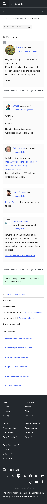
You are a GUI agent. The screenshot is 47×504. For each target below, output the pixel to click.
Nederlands (13, 470)
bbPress (8, 454)
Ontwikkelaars (9, 432)
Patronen (29, 415)
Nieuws (6, 406)
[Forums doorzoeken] (29, 27)
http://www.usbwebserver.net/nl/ (20, 255)
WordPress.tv (10, 437)
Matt (6, 449)
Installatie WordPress (20, 18)
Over (5, 402)
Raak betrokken (32, 423)
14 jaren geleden (19, 152)
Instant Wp (10, 202)
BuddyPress (9, 458)
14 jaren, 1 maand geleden (26, 51)
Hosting (6, 411)
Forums (5, 11)
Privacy (6, 415)
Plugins (28, 411)
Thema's (29, 406)
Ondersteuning (9, 428)
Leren (5, 423)
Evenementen (31, 428)
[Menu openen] (43, 3)
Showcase (29, 402)
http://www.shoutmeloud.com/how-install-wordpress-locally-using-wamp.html (21, 166)
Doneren (30, 432)
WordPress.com (11, 445)
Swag (28, 437)
